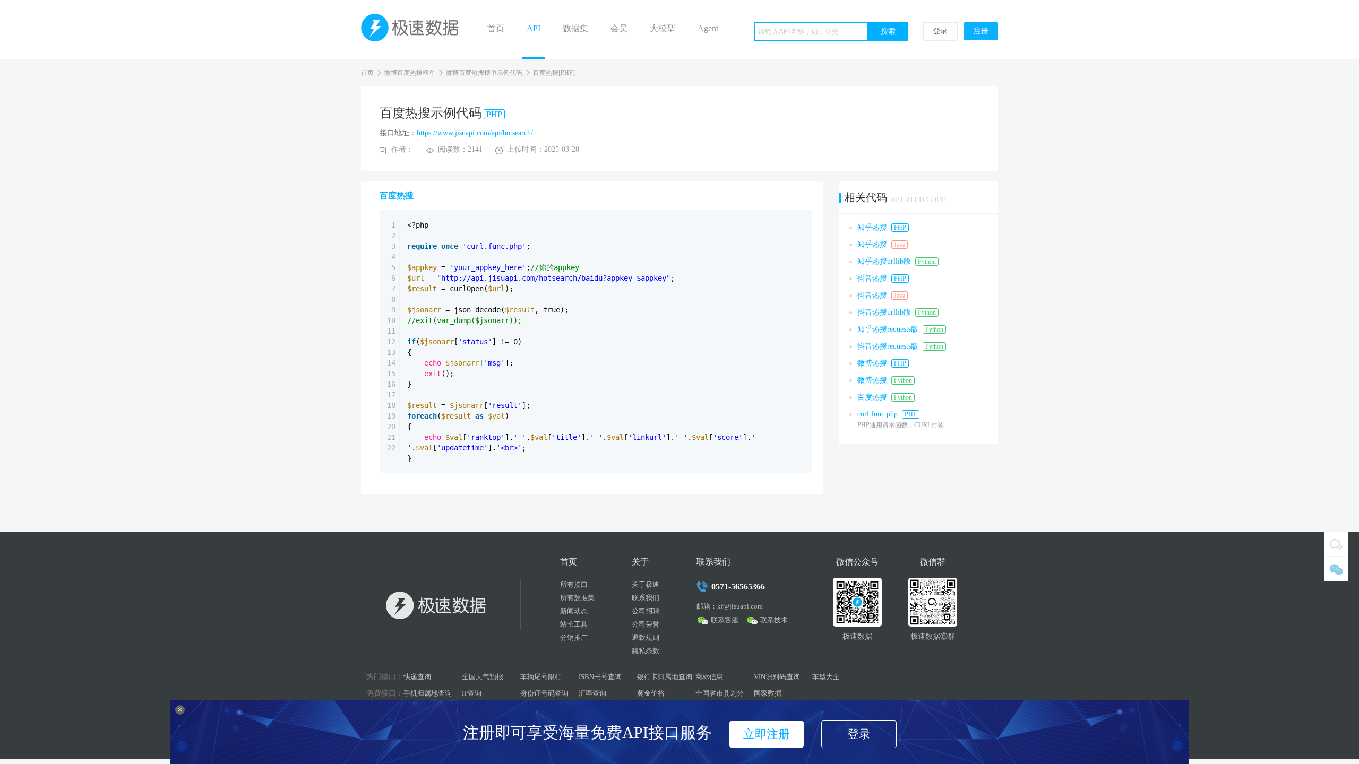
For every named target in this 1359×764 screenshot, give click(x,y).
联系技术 (774, 620)
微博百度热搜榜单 (409, 72)
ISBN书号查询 (600, 677)
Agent (708, 28)
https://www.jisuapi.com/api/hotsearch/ (475, 133)
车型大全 (826, 677)
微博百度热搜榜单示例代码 (484, 72)
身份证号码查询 (544, 693)
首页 (495, 28)
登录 (940, 31)
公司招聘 (645, 611)
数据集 (575, 28)
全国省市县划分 (719, 693)
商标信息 (709, 677)
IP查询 (471, 693)
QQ (1336, 544)
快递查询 (417, 677)
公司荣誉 (645, 624)
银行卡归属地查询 (664, 677)
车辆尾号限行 (541, 677)
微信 (1336, 569)
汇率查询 (592, 693)
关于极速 (645, 584)
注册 (981, 31)
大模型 (662, 28)
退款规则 (645, 637)
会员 (618, 28)
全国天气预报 (482, 677)
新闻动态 (574, 611)
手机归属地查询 (427, 693)
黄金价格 (651, 693)
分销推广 (574, 637)
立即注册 (766, 734)
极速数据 (414, 30)
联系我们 (645, 598)
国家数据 (767, 693)
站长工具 (574, 624)
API (533, 28)
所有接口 (574, 584)
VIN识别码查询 (777, 677)
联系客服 (724, 620)
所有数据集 (577, 598)
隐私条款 (645, 651)
